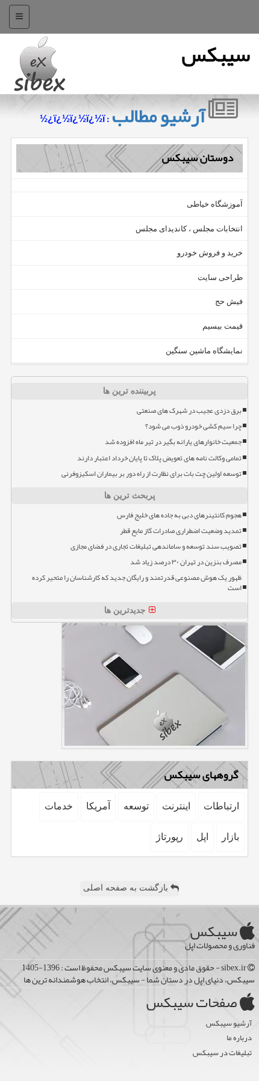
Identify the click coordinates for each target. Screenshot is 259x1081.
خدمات (59, 806)
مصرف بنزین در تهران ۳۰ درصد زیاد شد (186, 562)
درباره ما (239, 1038)
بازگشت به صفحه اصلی (126, 887)
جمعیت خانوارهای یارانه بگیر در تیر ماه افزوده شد (173, 442)
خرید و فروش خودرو (210, 252)
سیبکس (216, 54)
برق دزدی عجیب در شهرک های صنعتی (189, 411)
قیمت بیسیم (222, 325)
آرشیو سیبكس (229, 1024)
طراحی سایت (220, 277)
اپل (202, 837)
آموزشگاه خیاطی (215, 204)
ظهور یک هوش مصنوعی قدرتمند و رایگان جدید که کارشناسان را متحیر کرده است (137, 583)
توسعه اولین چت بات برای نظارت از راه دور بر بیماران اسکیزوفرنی (151, 474)
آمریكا (98, 806)
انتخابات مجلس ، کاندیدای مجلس (189, 228)
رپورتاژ (169, 837)
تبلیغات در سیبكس (222, 1053)
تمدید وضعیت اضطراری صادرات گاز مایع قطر (181, 531)
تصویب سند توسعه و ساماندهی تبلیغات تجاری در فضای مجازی (156, 546)
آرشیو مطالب (160, 115)
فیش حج (229, 301)
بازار (230, 837)
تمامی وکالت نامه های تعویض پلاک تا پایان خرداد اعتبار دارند (159, 458)
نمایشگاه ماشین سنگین (204, 350)
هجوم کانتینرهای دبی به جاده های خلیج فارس (179, 515)
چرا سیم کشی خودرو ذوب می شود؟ (193, 426)
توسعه (136, 806)
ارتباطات (221, 806)
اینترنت (176, 806)
